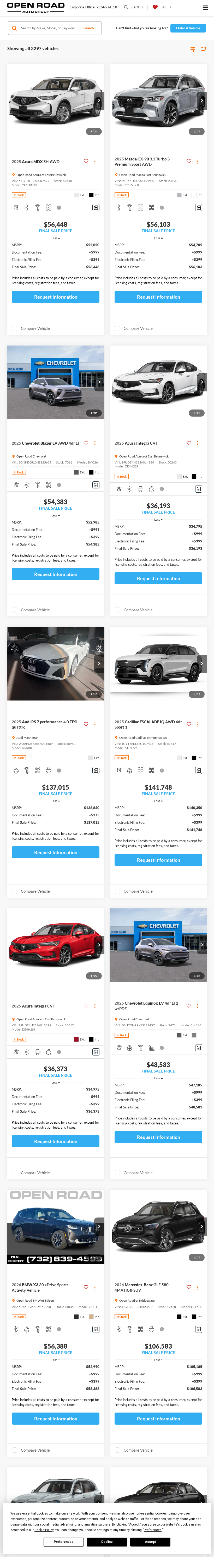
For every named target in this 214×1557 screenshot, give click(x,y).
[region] (56, 265)
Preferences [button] (153, 1530)
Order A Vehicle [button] (188, 28)
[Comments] (95, 207)
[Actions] (94, 161)
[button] (99, 101)
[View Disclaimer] (59, 207)
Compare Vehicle (35, 328)
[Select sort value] (202, 48)
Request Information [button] (55, 297)
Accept (150, 1542)
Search (89, 28)
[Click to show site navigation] (206, 8)
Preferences (63, 1542)
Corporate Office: (83, 7)
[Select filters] (193, 49)
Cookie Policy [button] (44, 1530)
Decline (107, 1542)
